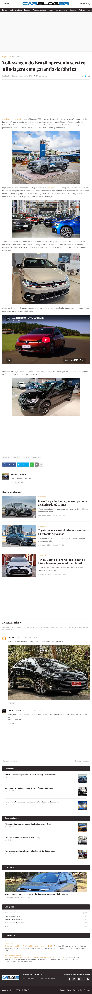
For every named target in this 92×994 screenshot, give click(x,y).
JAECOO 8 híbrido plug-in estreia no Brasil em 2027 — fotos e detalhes (30, 775)
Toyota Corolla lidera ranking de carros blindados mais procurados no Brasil (61, 561)
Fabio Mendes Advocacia (13, 955)
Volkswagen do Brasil (13, 119)
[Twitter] (86, 76)
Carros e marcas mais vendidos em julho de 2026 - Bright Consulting (30, 851)
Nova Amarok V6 (53, 188)
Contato (73, 10)
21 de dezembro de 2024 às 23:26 (32, 711)
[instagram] (12, 482)
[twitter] (18, 482)
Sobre (69, 990)
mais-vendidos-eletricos (46, 919)
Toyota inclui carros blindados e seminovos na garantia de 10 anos (64, 532)
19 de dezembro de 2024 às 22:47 (27, 638)
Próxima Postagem (82, 761)
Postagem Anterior (10, 761)
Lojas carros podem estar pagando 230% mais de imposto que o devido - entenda (34, 957)
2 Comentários (41, 76)
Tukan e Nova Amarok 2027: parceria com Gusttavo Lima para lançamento (32, 802)
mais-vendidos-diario (46, 916)
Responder (12, 703)
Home (4, 10)
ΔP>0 (46, 926)
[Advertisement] (46, 32)
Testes (51, 10)
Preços (27, 10)
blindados (16, 57)
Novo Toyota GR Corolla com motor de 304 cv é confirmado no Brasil (30, 788)
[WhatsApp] (32, 464)
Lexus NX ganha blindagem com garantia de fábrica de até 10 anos (62, 502)
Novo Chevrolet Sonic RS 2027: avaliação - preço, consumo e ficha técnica (36, 894)
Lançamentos (61, 10)
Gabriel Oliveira (15, 710)
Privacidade (77, 990)
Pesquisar (82, 4)
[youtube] (22, 482)
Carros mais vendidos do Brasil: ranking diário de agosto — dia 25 (28, 946)
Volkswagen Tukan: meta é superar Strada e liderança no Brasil (28, 824)
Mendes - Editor (18, 474)
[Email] (89, 76)
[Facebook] (82, 76)
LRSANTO (12, 637)
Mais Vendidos (16, 10)
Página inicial (7, 57)
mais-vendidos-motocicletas (46, 923)
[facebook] (15, 482)
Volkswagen (35, 457)
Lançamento (16, 457)
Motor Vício (9, 944)
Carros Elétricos (39, 10)
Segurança (26, 457)
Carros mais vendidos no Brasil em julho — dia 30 (23, 837)
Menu (6, 4)
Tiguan (40, 125)
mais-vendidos (46, 913)
